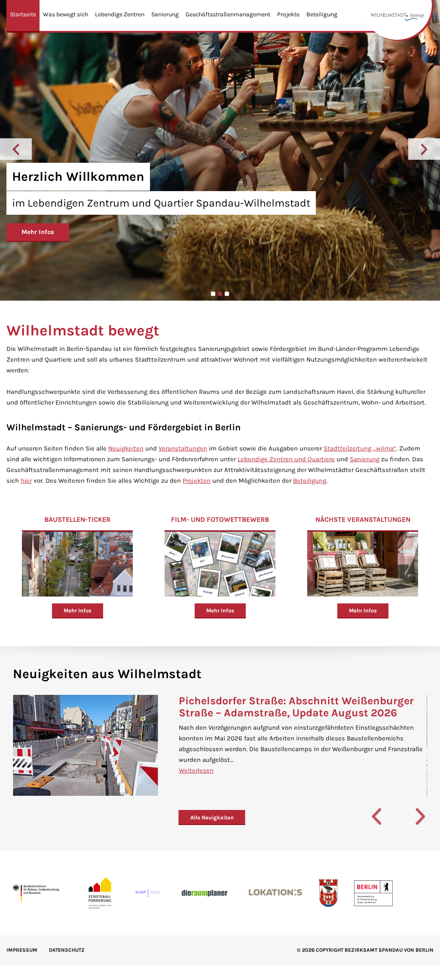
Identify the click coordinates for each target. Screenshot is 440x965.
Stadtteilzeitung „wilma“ (360, 448)
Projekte (288, 14)
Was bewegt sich (65, 14)
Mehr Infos (37, 232)
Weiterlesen (196, 770)
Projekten (197, 480)
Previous (16, 149)
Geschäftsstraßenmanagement (228, 14)
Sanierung (165, 14)
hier (26, 480)
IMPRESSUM (21, 950)
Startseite (23, 14)
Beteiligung (321, 14)
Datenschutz (67, 950)
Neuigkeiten (126, 448)
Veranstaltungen (183, 448)
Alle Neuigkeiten (212, 817)
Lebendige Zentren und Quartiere (286, 459)
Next (424, 149)
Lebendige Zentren (119, 14)
